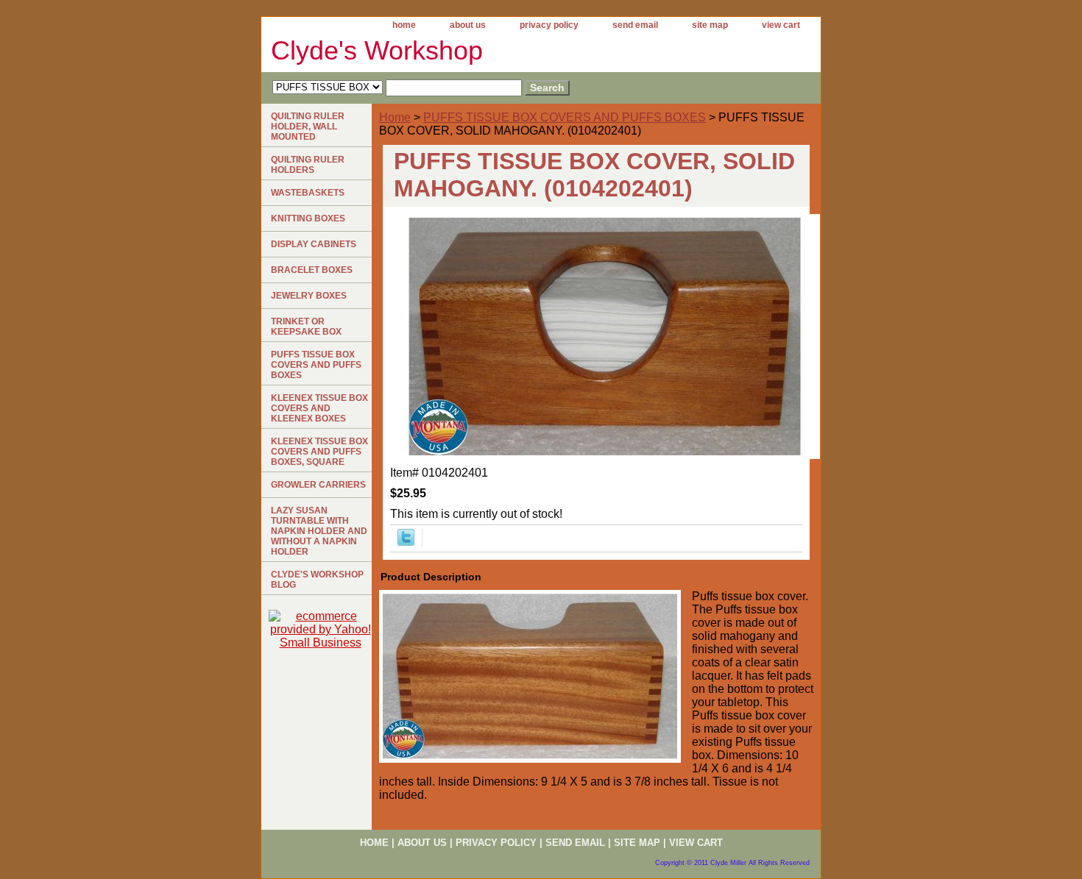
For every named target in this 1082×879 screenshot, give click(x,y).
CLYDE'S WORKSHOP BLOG (317, 579)
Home (395, 117)
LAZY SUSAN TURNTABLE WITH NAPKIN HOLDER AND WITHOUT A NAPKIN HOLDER (319, 531)
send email (635, 25)
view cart (781, 25)
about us (468, 25)
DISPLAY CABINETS (313, 244)
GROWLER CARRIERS (318, 485)
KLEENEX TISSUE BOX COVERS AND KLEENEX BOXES (319, 408)
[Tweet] (405, 541)
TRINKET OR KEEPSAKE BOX (306, 326)
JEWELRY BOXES (309, 296)
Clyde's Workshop (377, 50)
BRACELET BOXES (312, 270)
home (404, 25)
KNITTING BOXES (308, 218)
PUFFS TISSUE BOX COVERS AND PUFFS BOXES (564, 117)
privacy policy (549, 25)
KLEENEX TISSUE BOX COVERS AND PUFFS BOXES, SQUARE (319, 451)
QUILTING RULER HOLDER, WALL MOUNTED (307, 126)
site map (710, 25)
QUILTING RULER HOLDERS (307, 164)
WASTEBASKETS (307, 193)
